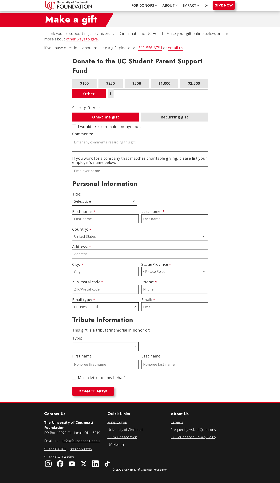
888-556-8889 (81, 449)
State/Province (154, 264)
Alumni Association (122, 437)
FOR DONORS (142, 5)
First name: (82, 211)
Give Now (223, 5)
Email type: (82, 300)
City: (76, 264)
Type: (77, 338)
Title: (76, 194)
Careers (177, 422)
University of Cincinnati (125, 429)
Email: (146, 300)
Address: (80, 247)
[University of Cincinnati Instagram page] (48, 464)
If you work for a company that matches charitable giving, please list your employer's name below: (139, 160)
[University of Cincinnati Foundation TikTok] (107, 464)
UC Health (115, 444)
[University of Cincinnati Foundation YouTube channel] (72, 464)
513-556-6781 (150, 47)
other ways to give (82, 39)
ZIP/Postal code (86, 282)
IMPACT (189, 5)
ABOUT (168, 5)
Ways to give (117, 422)
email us (175, 47)
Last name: (151, 211)
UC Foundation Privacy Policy (193, 437)
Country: (80, 229)
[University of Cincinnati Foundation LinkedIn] (95, 464)
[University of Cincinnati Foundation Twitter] (83, 464)
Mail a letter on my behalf (101, 378)
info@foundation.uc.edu (81, 440)
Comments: (82, 134)
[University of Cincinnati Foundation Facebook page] (60, 464)
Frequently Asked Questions (193, 429)
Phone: (147, 282)
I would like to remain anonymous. (109, 127)
